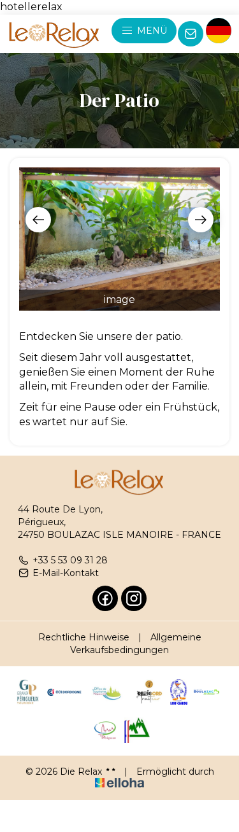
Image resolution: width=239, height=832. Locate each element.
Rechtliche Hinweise (83, 637)
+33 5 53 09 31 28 (70, 560)
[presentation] (38, 219)
